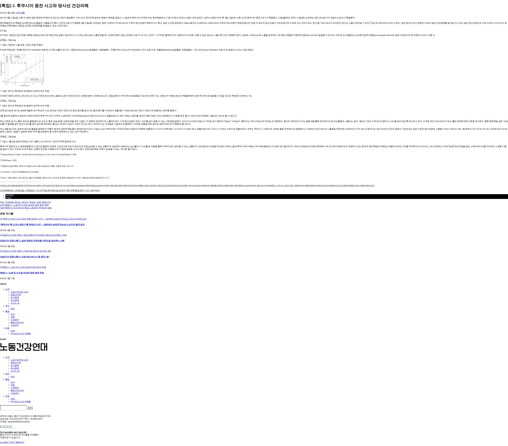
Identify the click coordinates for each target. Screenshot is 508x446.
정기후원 (15, 297)
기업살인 (15, 325)
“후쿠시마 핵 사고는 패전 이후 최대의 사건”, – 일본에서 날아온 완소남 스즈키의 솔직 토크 (42, 224)
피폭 (39, 202)
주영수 (32, 202)
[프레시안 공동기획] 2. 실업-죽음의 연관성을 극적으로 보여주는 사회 (32, 241)
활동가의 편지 (17, 322)
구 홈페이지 (18, 442)
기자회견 (15, 320)
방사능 (18, 202)
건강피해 (9, 202)
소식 (13, 314)
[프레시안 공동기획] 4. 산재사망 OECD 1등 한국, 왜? (24, 257)
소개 (7, 289)
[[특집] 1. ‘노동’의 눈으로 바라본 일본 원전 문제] (23, 267)
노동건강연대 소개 (19, 292)
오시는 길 (15, 303)
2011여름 (20, 13)
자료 (7, 328)
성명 (13, 317)
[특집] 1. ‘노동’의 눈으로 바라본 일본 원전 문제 (22, 273)
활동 (7, 311)
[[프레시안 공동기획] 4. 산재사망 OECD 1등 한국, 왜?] (25, 251)
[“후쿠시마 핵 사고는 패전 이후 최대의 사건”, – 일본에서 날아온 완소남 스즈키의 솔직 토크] (43, 219)
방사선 (25, 202)
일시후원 (15, 300)
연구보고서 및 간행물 (21, 334)
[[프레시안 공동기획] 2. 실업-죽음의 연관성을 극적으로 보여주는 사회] (33, 235)
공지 (7, 306)
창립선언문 (16, 295)
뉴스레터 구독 (6, 442)
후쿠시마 (46, 202)
